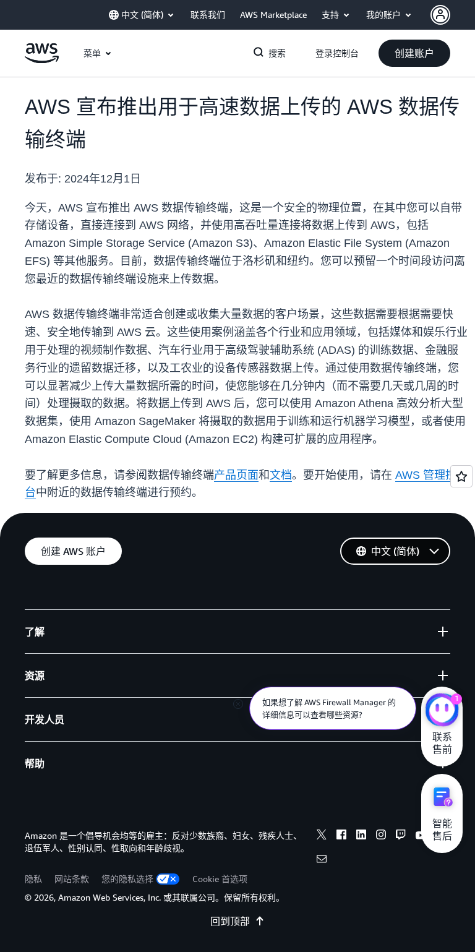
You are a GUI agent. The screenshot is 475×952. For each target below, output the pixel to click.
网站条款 (71, 878)
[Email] (322, 860)
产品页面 (236, 475)
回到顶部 (230, 921)
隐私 (33, 878)
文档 (281, 475)
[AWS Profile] (440, 15)
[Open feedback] (461, 476)
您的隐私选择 (127, 878)
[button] (414, 53)
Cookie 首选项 (219, 878)
